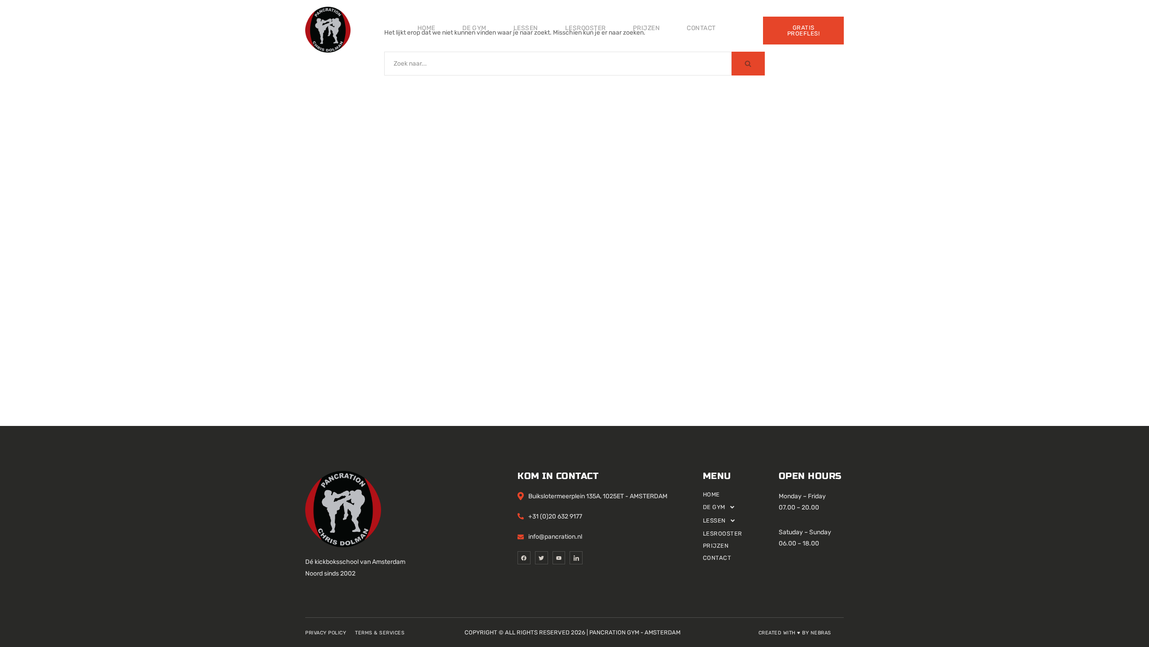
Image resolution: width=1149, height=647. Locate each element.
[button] (741, 507)
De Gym (474, 28)
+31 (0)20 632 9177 (555, 516)
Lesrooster (585, 28)
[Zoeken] (748, 63)
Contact (701, 28)
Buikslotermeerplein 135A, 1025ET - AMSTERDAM (597, 496)
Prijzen (646, 28)
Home (426, 28)
